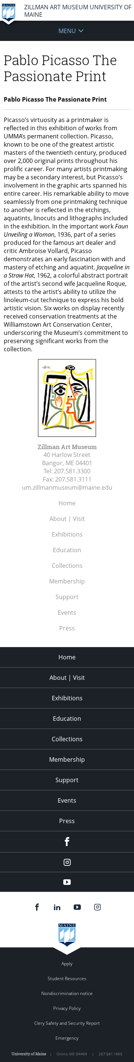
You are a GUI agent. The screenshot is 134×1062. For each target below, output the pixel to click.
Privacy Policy (67, 1008)
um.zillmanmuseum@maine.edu (67, 487)
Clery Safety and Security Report (67, 1023)
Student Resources (67, 978)
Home (67, 503)
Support (67, 597)
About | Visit (67, 519)
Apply (67, 963)
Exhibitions (67, 534)
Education (67, 550)
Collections (67, 566)
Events (67, 612)
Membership (67, 581)
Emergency (67, 1038)
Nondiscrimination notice (67, 993)
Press (67, 628)
